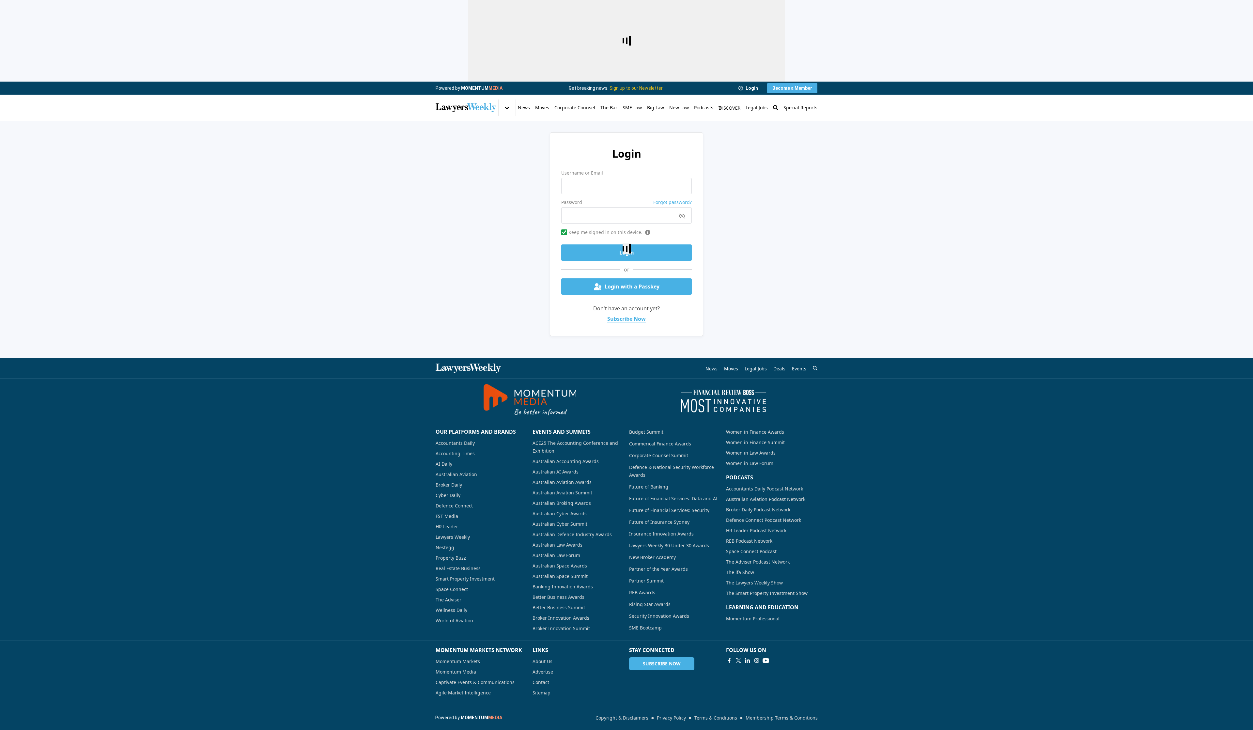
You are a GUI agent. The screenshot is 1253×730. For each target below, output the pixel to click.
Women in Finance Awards (755, 432)
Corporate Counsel (574, 107)
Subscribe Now (626, 318)
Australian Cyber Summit (560, 524)
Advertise (543, 672)
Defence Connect (454, 506)
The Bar (608, 107)
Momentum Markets (458, 661)
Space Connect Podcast (751, 551)
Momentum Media (456, 672)
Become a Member (792, 88)
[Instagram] (756, 660)
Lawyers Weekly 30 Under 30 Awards (669, 545)
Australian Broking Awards (562, 503)
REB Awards (642, 592)
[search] (815, 368)
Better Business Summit (559, 607)
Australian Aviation (456, 474)
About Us (542, 661)
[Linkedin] (747, 660)
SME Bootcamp (645, 628)
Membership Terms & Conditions (782, 718)
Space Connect (452, 589)
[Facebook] (729, 660)
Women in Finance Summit (755, 442)
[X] (738, 660)
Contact (541, 682)
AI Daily (444, 464)
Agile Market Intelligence (463, 693)
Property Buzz (451, 558)
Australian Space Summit (560, 576)
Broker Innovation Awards (561, 618)
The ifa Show (740, 572)
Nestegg (445, 547)
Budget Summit (646, 432)
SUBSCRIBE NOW (662, 663)
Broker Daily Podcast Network (758, 509)
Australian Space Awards (560, 566)
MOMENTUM (482, 88)
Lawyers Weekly (453, 537)
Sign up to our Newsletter (636, 88)
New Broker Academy (652, 557)
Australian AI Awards (556, 472)
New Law (679, 107)
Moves (542, 107)
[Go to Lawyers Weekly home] (466, 107)
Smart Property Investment (465, 579)
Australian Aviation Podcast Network (765, 499)
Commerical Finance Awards (660, 444)
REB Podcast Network (749, 541)
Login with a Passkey (632, 286)
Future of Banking (648, 487)
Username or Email (582, 173)
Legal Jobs (757, 107)
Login (752, 88)
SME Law (632, 107)
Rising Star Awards (650, 604)
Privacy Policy (671, 718)
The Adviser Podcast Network (758, 562)
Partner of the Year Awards (658, 569)
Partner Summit (646, 581)
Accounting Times (455, 453)
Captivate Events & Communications (475, 682)
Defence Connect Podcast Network (763, 520)
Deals (779, 368)
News (524, 107)
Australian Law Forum (556, 555)
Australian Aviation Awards (562, 482)
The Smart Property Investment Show (767, 593)
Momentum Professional (753, 618)
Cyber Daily (448, 495)
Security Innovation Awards (659, 616)
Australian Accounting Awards (566, 461)
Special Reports (800, 107)
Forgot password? (672, 202)
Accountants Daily (455, 443)
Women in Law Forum (749, 463)
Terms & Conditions (715, 718)
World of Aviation (454, 620)
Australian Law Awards (557, 545)
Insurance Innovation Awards (661, 534)
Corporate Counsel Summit (658, 455)
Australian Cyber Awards (560, 513)
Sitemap (541, 693)
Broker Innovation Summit (561, 628)
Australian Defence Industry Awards (572, 534)
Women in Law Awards (751, 453)
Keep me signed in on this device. (605, 232)
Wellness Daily (451, 610)
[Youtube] (766, 660)
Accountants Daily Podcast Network (764, 489)
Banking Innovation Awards (563, 586)
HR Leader (447, 526)
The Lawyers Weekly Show (754, 583)
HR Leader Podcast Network (756, 530)
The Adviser (448, 600)
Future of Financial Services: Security (669, 510)
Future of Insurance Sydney (659, 522)
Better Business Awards (558, 597)
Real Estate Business (458, 568)
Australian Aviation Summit (562, 492)
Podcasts (703, 107)
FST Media (447, 516)
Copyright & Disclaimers (622, 718)
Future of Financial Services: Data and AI (673, 498)
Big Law (655, 107)
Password (571, 202)
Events (799, 368)
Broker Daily (449, 485)
